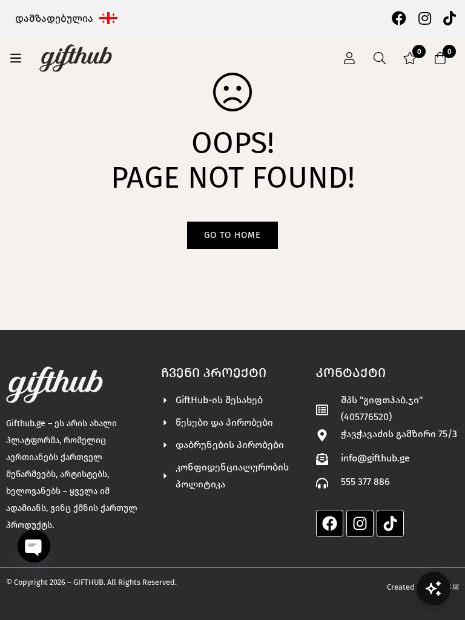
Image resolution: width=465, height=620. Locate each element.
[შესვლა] (349, 58)
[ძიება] (379, 58)
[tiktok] (449, 17)
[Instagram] (425, 17)
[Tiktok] (390, 523)
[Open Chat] (433, 588)
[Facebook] (399, 17)
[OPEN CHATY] (34, 546)
